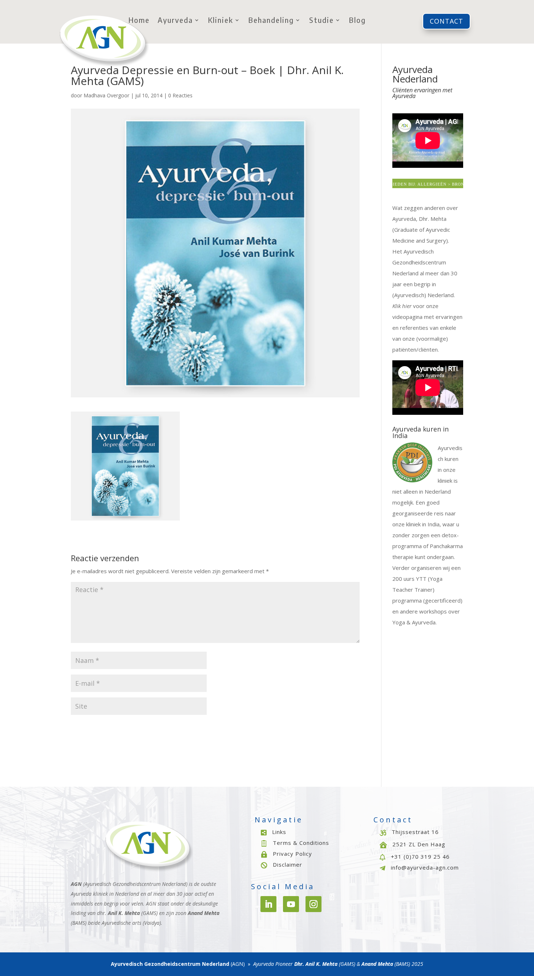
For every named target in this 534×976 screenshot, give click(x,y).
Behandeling (271, 20)
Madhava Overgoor (106, 95)
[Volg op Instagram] (313, 904)
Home (139, 20)
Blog (357, 20)
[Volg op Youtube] (291, 904)
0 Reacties (180, 95)
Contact (446, 21)
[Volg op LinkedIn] (268, 904)
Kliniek (220, 20)
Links (279, 831)
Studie (321, 20)
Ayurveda (175, 20)
